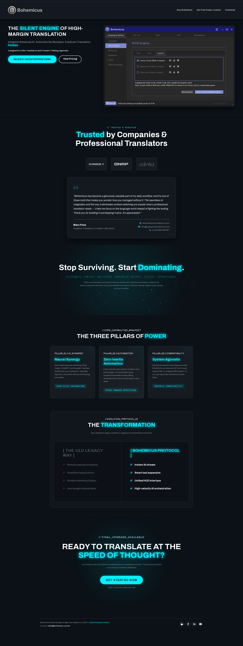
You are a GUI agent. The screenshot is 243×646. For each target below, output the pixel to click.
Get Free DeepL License (209, 10)
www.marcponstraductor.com (156, 223)
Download (230, 10)
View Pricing (70, 59)
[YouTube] (200, 624)
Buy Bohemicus (184, 10)
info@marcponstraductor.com (155, 227)
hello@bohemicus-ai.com (59, 626)
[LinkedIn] (194, 624)
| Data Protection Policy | (99, 622)
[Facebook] (188, 624)
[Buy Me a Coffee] (181, 624)
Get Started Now (121, 580)
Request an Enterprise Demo (32, 59)
